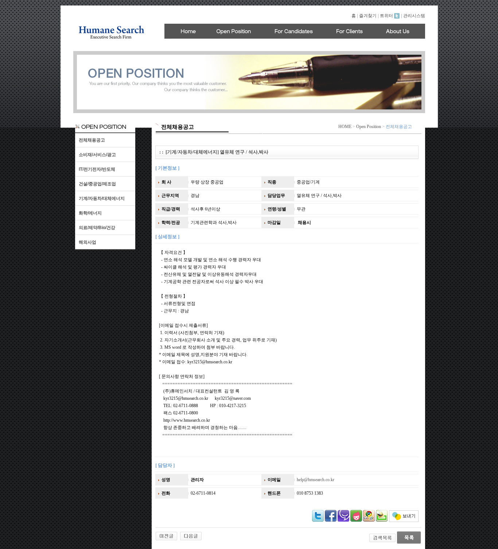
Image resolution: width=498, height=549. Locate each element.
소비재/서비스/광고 (97, 154)
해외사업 (87, 242)
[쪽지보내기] (404, 520)
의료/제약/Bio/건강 (97, 227)
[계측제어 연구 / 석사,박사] (191, 535)
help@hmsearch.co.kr (315, 479)
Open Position (368, 126)
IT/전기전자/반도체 (97, 169)
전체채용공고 (92, 140)
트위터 (387, 15)
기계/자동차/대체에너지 (102, 198)
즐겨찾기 (368, 15)
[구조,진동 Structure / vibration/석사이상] (166, 535)
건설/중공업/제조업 (97, 183)
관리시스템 (414, 15)
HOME (344, 126)
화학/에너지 (90, 213)
